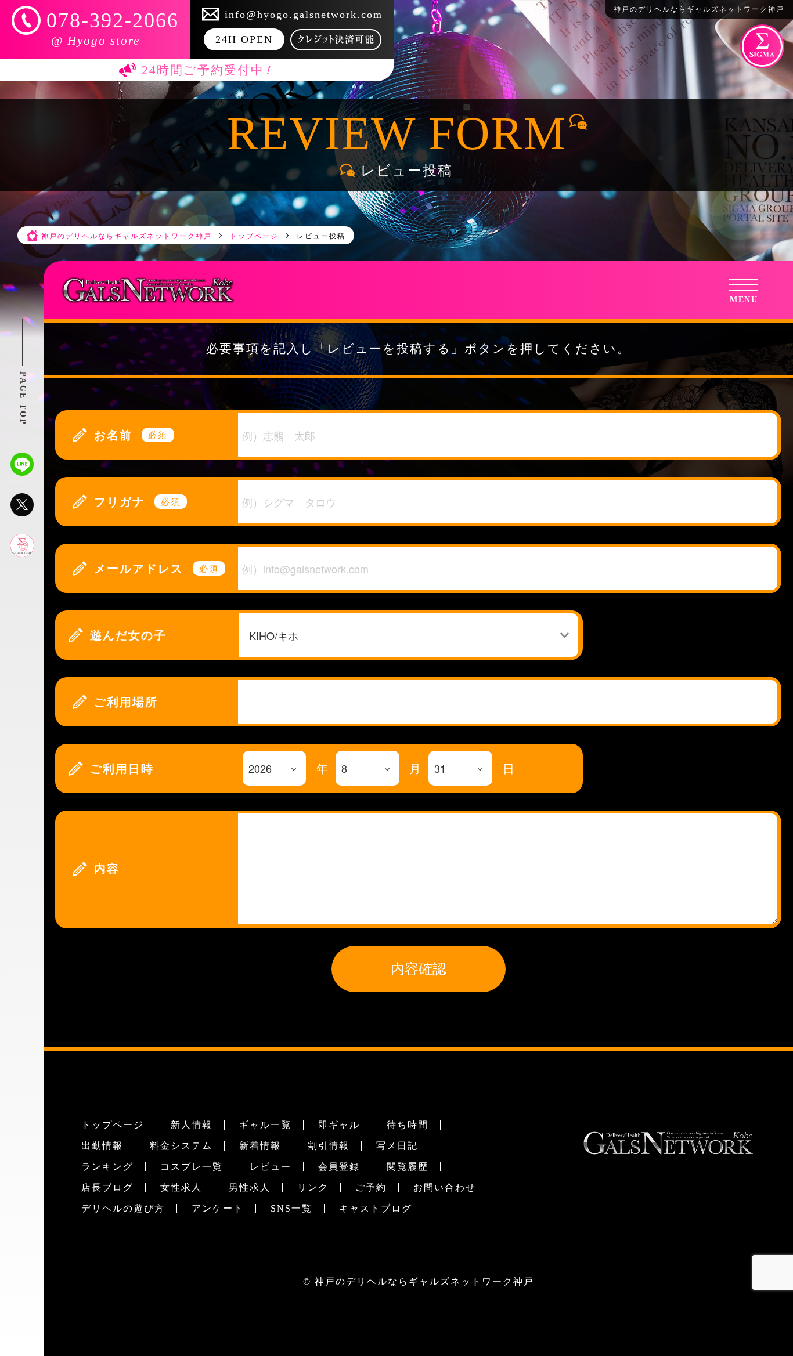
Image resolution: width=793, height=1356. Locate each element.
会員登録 (339, 1166)
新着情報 (260, 1146)
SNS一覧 (291, 1208)
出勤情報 (102, 1146)
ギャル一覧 (265, 1125)
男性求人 (250, 1187)
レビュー (270, 1166)
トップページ (112, 1125)
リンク (313, 1187)
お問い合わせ (444, 1187)
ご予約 (371, 1187)
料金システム (181, 1146)
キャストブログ (375, 1208)
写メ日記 (397, 1146)
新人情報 (191, 1125)
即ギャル (339, 1125)
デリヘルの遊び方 (123, 1208)
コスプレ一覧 (191, 1166)
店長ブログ (107, 1187)
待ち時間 (407, 1125)
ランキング (107, 1166)
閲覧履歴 (407, 1166)
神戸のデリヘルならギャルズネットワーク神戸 (424, 1281)
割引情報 (328, 1146)
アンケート (218, 1208)
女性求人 (181, 1187)
